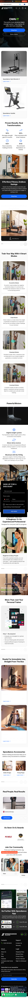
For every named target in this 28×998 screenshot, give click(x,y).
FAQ (2, 954)
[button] (16, 8)
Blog (2, 956)
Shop (23, 1)
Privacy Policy (19, 956)
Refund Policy (19, 954)
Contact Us (19, 943)
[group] (10, 867)
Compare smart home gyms (7, 962)
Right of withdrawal (21, 961)
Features (3, 959)
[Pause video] (22, 176)
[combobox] (6, 499)
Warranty (18, 945)
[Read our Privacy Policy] (24, 507)
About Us (3, 952)
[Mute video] (25, 176)
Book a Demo (14, 34)
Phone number (6, 496)
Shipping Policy (20, 952)
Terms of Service (20, 959)
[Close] (25, 482)
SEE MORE (14, 511)
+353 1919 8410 (7, 4)
